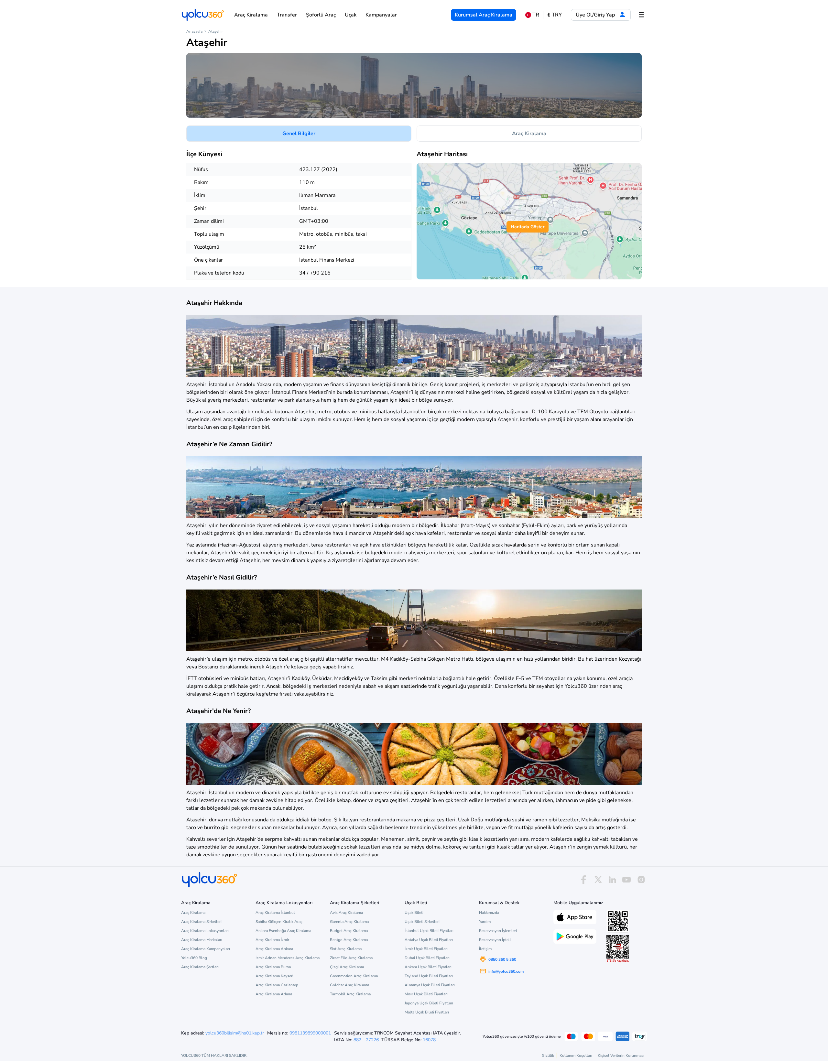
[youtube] (626, 879)
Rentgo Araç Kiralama (349, 939)
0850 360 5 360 (502, 959)
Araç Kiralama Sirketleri (201, 921)
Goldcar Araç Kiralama (349, 985)
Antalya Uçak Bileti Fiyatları (429, 939)
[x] (598, 879)
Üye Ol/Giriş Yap (596, 14)
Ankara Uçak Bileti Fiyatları (428, 966)
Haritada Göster (527, 227)
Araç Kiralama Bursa (273, 966)
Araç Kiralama (251, 14)
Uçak (350, 14)
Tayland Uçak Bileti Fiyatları (429, 976)
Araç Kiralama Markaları (201, 939)
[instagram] (641, 879)
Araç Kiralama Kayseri (274, 976)
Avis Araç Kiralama (346, 912)
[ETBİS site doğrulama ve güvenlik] (617, 948)
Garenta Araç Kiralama (349, 921)
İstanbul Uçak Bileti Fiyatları (429, 930)
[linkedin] (612, 879)
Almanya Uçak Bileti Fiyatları (430, 985)
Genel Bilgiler (298, 133)
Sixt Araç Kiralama (346, 948)
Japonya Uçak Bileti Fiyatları (429, 1003)
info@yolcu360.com (506, 971)
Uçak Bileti (414, 912)
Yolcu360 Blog (194, 957)
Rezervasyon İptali (495, 939)
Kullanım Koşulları (576, 1055)
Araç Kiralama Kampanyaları (205, 948)
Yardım (485, 921)
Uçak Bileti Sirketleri (422, 921)
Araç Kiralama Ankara (274, 948)
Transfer (287, 14)
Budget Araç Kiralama (349, 930)
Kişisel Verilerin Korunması (621, 1055)
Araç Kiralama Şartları (200, 966)
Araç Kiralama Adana (274, 994)
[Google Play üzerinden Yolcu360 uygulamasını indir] (574, 935)
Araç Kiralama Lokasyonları (205, 930)
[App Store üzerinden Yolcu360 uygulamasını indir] (574, 916)
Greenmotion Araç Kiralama (354, 976)
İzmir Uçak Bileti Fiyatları (426, 948)
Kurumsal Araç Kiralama (483, 14)
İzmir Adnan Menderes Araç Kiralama (288, 957)
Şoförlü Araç (321, 14)
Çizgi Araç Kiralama (347, 966)
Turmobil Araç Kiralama (350, 994)
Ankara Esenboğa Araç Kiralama (283, 930)
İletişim (485, 948)
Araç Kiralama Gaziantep (277, 985)
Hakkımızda (489, 912)
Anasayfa (194, 31)
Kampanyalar (381, 14)
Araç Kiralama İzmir (272, 939)
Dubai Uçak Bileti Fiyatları (427, 957)
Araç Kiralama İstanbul (275, 912)
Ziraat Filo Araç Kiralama (351, 957)
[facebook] (583, 879)
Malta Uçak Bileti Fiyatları (427, 1012)
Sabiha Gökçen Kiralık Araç (279, 921)
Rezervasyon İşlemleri (498, 930)
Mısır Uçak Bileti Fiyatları (426, 994)
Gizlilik (548, 1055)
